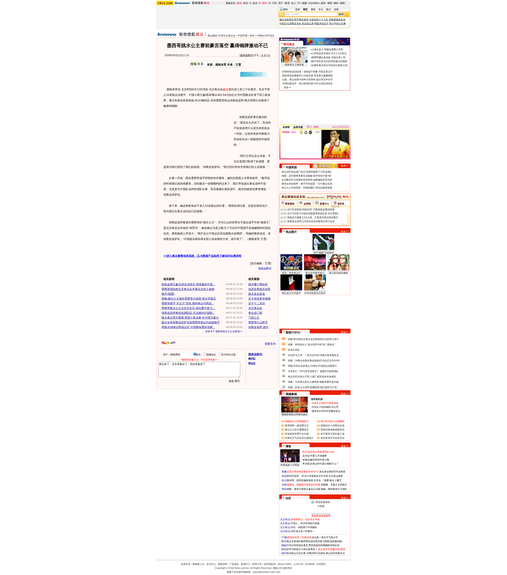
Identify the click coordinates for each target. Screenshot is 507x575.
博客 (329, 3)
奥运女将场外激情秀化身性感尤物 (304, 541)
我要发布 (270, 343)
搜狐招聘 (222, 564)
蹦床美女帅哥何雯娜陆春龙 (326, 411)
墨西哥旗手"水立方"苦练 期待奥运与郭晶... (188, 303)
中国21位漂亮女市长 (290, 23)
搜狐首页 (230, 3)
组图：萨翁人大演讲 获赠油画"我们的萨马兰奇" (313, 387)
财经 (264, 3)
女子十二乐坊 (256, 303)
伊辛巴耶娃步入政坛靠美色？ (302, 549)
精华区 (251, 358)
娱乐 (255, 3)
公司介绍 (298, 564)
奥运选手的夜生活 (335, 553)
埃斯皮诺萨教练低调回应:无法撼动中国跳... (188, 312)
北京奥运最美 (336, 476)
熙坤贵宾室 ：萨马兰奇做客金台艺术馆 (307, 476)
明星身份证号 (321, 23)
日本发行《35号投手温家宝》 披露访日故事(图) (313, 371)
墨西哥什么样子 (258, 322)
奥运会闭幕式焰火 (314, 273)
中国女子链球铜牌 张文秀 (325, 407)
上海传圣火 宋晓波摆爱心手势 (327, 49)
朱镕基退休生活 (337, 19)
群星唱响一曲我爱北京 (297, 425)
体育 (245, 3)
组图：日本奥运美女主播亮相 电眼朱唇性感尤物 (313, 382)
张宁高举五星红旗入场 (332, 433)
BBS (336, 3)
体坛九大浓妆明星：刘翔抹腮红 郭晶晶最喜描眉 (307, 187)
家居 (287, 3)
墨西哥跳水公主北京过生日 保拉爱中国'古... (188, 308)
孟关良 (306, 455)
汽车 (274, 3)
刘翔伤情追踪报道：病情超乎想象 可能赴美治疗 (307, 71)
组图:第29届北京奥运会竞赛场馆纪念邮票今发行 (313, 339)
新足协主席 (308, 23)
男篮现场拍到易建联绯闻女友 (324, 545)
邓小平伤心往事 (337, 23)
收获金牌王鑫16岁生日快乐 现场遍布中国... (188, 284)
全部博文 (321, 564)
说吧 (336, 9)
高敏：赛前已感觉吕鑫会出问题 (303, 489)
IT (270, 3)
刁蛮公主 (253, 317)
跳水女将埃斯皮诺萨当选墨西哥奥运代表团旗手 (191, 322)
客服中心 (245, 564)
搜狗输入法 (198, 564)
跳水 (252, 35)
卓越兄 (306, 459)
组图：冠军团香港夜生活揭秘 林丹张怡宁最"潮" (306, 175)
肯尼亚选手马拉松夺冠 (332, 438)
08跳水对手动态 (265, 35)
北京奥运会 (255, 308)
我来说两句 (246, 55)
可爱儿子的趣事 (318, 455)
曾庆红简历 (294, 349)
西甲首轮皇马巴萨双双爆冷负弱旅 (329, 61)
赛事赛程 (289, 203)
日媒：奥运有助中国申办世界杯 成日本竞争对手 (307, 79)
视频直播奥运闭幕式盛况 (294, 414)
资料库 (340, 203)
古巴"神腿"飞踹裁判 (323, 252)
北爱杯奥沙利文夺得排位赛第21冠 (330, 65)
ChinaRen (313, 3)
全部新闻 (309, 564)
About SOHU (285, 564)
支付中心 (211, 564)
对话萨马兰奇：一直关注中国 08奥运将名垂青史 (313, 355)
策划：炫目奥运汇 (291, 273)
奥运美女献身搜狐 (338, 273)
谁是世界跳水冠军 (259, 289)
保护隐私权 (270, 564)
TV (298, 3)
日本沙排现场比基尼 (297, 545)
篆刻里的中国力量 (319, 459)
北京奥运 (285, 519)
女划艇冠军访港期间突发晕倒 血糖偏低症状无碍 (307, 179)
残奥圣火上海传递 (294, 64)
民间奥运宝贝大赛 (296, 553)
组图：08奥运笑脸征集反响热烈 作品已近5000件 (314, 360)
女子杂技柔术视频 (259, 298)
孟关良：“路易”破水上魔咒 (327, 480)
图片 (328, 9)
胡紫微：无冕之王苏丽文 (334, 484)
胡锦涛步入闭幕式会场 (332, 425)
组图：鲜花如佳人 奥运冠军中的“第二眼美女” (311, 344)
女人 (293, 3)
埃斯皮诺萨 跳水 (258, 327)
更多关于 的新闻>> (224, 331)
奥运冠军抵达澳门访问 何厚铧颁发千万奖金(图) (306, 171)
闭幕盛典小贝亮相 (289, 465)
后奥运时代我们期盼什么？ (324, 463)
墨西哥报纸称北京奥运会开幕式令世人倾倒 (188, 289)
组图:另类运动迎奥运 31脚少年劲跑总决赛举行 (312, 366)
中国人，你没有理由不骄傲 (305, 523)
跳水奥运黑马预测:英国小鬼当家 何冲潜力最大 (190, 317)
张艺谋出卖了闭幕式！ (303, 531)
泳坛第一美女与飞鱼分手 (325, 537)
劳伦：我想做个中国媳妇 (304, 527)
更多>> (287, 87)
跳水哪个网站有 (258, 284)
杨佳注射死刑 (286, 19)
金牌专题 (298, 127)
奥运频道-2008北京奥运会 (221, 35)
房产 (280, 3)
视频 (304, 3)
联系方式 (257, 564)
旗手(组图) (168, 293)
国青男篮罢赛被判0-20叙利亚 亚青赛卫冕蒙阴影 (307, 75)
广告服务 (234, 564)
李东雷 (306, 463)
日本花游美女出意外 (315, 293)
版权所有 (287, 568)
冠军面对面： (318, 399)
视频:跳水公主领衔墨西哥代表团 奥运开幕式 (189, 298)
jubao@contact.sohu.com (266, 572)
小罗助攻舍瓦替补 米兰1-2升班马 (329, 53)
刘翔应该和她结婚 (332, 541)
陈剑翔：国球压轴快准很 (300, 480)
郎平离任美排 (301, 19)
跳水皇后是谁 (256, 293)
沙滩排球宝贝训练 (315, 553)
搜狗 (342, 3)
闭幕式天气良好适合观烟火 (299, 438)
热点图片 (291, 231)
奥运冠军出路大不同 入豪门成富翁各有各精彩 (312, 376)
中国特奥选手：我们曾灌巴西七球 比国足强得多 (307, 83)
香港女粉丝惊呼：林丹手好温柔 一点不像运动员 (307, 183)
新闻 (239, 3)
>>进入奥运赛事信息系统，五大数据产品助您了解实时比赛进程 (202, 255)
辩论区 (251, 363)
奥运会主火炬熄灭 (291, 293)
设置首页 (186, 564)
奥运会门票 (255, 312)
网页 (305, 9)
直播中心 (324, 203)
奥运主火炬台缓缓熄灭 (297, 429)
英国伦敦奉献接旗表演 (332, 429)
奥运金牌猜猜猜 (340, 127)
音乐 (320, 9)
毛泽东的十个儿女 (318, 19)
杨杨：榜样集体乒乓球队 (334, 489)
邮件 (323, 3)
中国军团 (242, 35)
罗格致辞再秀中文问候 (297, 433)
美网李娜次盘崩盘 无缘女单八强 (328, 57)
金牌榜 (286, 127)
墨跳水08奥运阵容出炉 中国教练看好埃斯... (188, 327)
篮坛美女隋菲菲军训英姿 (332, 471)
